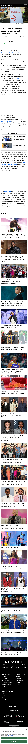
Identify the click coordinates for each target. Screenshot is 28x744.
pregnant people (13, 63)
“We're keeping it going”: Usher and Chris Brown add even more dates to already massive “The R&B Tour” (13, 505)
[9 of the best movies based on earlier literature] (14, 601)
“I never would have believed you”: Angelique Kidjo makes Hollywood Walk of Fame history (12, 393)
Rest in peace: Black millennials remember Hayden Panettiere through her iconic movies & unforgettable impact (13, 527)
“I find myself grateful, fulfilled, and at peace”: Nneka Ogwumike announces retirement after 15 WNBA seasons (12, 371)
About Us (18, 676)
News (2, 26)
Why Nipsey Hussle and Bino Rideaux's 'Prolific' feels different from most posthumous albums (12, 590)
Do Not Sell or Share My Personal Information (14, 738)
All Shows (4, 676)
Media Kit (18, 682)
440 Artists (5, 686)
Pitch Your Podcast (7, 682)
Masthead (18, 678)
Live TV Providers (6, 680)
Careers (18, 684)
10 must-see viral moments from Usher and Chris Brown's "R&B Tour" (12, 653)
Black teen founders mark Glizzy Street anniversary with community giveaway (19, 138)
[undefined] (7, 138)
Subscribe (4, 693)
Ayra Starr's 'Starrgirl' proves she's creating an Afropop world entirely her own (12, 567)
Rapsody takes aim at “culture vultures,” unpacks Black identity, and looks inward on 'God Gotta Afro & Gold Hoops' (13, 235)
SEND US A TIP (14, 710)
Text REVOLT (5, 697)
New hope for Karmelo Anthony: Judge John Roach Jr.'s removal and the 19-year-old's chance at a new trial (13, 281)
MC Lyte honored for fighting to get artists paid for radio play (11, 326)
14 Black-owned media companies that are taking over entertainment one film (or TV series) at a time (13, 415)
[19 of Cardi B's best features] (14, 538)
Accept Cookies (14, 741)
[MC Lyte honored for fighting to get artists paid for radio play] (14, 316)
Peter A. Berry (7, 41)
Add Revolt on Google (10, 43)
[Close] (26, 729)
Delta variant (7, 191)
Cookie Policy (11, 735)
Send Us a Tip (19, 680)
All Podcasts (5, 678)
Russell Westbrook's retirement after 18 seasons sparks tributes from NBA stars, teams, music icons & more (13, 632)
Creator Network (6, 684)
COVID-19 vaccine (6, 121)
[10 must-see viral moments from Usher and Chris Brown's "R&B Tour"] (14, 644)
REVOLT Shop (6, 700)
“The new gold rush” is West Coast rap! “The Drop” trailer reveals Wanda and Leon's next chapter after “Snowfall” (12, 461)
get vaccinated (18, 78)
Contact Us (5, 695)
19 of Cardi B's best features (9, 547)
